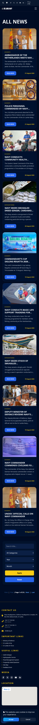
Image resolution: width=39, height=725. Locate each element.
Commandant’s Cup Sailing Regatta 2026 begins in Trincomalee (18, 262)
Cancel (28, 719)
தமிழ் (29, 3)
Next (27, 592)
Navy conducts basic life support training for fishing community (19, 312)
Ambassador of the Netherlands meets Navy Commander (19, 58)
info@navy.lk (8, 631)
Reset (19, 579)
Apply (19, 573)
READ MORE (10, 73)
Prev (11, 592)
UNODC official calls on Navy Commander (19, 515)
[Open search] (3, 2)
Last (33, 592)
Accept (11, 719)
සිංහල (29, 2)
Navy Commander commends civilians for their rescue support (19, 465)
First (6, 592)
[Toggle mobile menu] (35, 8)
